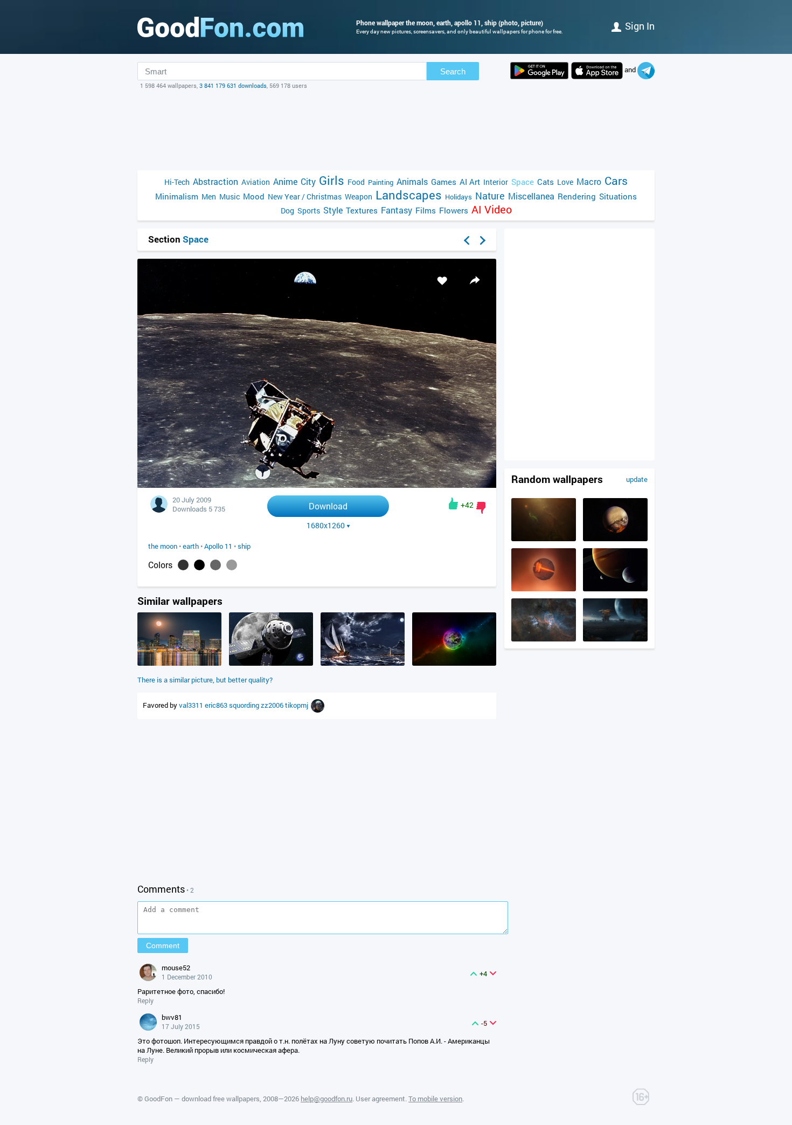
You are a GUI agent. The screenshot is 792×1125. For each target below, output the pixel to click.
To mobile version (435, 1098)
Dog (287, 210)
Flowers (453, 210)
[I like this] (453, 503)
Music (229, 196)
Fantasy (396, 210)
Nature (490, 196)
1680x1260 (326, 525)
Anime (285, 181)
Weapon (358, 196)
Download (328, 506)
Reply (145, 1000)
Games (443, 181)
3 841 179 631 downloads (233, 85)
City (308, 181)
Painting (380, 182)
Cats (545, 181)
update (637, 479)
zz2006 (273, 705)
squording (245, 705)
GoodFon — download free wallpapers (202, 1098)
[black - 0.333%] (199, 565)
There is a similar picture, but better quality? (205, 680)
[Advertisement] (396, 130)
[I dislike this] (480, 508)
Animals (412, 181)
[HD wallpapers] (539, 70)
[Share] (474, 280)
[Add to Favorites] (442, 280)
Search (453, 71)
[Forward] (482, 240)
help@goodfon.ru (326, 1098)
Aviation (255, 182)
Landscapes (409, 195)
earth (191, 546)
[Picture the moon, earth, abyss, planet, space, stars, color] (454, 663)
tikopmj (297, 705)
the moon (162, 546)
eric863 (217, 705)
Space (522, 181)
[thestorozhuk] (317, 705)
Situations (618, 196)
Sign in (640, 25)
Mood (254, 196)
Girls (331, 180)
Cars (616, 181)
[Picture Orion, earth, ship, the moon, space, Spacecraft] (271, 663)
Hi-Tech (177, 182)
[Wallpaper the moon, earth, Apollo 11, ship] (316, 485)
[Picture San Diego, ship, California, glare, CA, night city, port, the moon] (179, 663)
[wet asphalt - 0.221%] (215, 565)
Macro (588, 181)
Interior (495, 182)
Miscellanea (531, 196)
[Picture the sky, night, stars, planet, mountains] (615, 639)
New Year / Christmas (305, 196)
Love (565, 182)
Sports (308, 210)
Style (333, 210)
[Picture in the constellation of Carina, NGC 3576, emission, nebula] (543, 639)
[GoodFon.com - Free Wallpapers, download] (220, 27)
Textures (362, 210)
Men (209, 196)
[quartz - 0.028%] (231, 565)
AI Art (470, 181)
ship (244, 546)
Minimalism (176, 196)
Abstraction (215, 181)
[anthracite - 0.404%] (183, 565)
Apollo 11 (218, 546)
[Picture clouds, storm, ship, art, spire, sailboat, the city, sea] (363, 663)
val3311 (192, 705)
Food (356, 182)
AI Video (491, 209)
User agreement (380, 1098)
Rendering (577, 196)
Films (425, 210)
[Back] (466, 240)
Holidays (458, 197)
